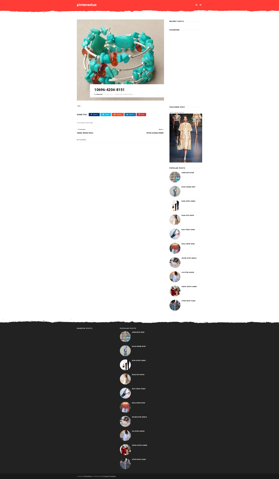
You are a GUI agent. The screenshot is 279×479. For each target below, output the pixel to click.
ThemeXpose (88, 476)
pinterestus (87, 5)
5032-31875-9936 (188, 244)
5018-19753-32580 (188, 201)
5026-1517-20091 (187, 215)
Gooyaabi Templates (109, 476)
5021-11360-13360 (188, 229)
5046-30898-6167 (188, 187)
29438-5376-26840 (188, 258)
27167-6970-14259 (188, 301)
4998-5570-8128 (187, 172)
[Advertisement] (120, 183)
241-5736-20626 (187, 272)
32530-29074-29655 (189, 286)
